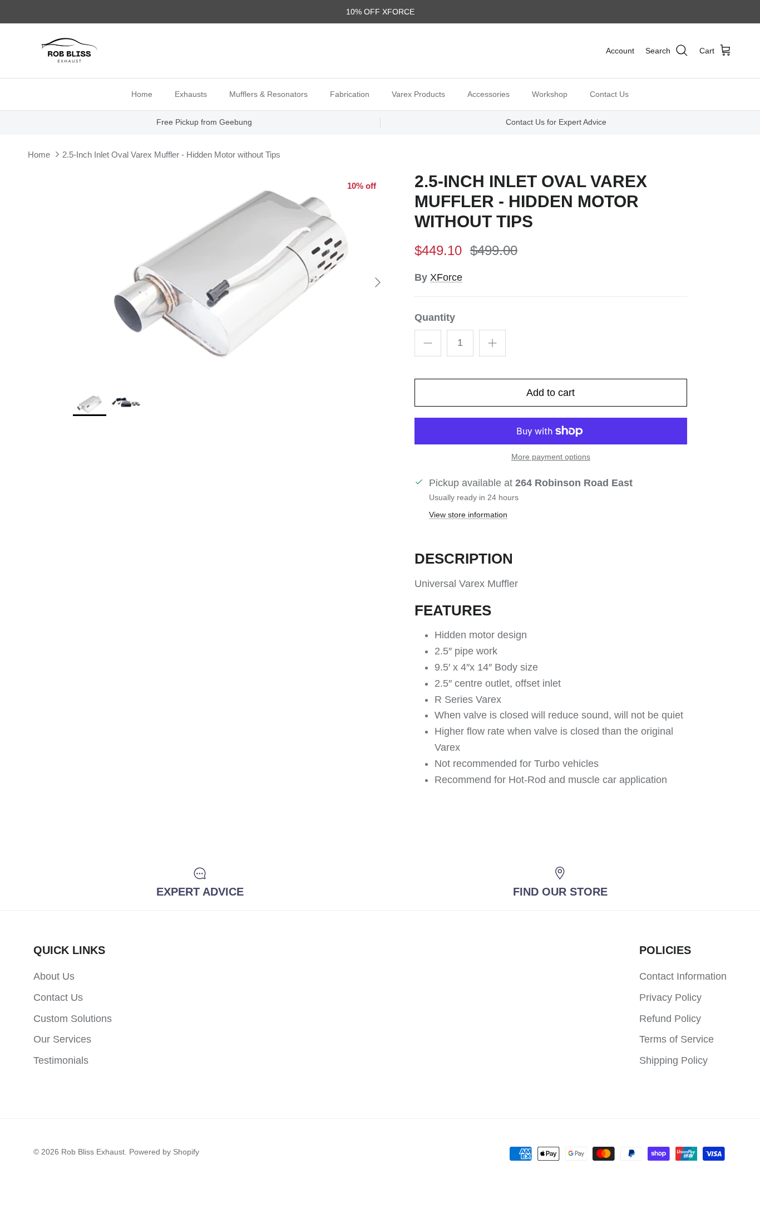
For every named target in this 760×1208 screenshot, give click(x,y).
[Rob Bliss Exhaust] (69, 51)
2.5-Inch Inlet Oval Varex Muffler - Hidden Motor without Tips (171, 154)
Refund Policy (670, 1018)
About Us (54, 976)
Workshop (549, 93)
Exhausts (191, 93)
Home (141, 93)
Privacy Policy (670, 997)
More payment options (550, 456)
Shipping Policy (673, 1060)
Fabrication (349, 93)
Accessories (488, 93)
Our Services (62, 1039)
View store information (468, 514)
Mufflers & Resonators (268, 93)
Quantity (434, 317)
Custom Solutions (72, 1018)
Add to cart (550, 392)
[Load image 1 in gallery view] (231, 277)
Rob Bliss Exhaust (93, 1151)
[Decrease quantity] (427, 343)
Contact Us (609, 93)
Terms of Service (676, 1039)
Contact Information (683, 976)
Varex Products (418, 93)
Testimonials (60, 1060)
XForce (446, 277)
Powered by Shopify (164, 1151)
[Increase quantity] (492, 343)
